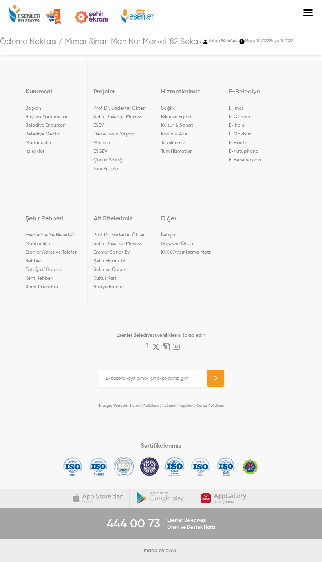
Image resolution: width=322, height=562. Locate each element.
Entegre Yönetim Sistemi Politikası (128, 405)
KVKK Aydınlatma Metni (187, 252)
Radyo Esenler (137, 16)
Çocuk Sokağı (108, 160)
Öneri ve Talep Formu (53, 16)
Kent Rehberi (39, 278)
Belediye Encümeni (46, 125)
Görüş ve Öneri (177, 243)
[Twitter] (155, 347)
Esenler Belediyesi (24, 13)
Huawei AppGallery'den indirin (223, 498)
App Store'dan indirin (98, 498)
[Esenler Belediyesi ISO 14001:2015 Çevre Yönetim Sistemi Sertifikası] (98, 466)
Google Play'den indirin (161, 498)
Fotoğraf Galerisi (44, 269)
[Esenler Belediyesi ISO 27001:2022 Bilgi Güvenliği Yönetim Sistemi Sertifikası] (124, 466)
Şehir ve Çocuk (109, 269)
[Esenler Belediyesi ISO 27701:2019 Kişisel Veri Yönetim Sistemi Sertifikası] (149, 466)
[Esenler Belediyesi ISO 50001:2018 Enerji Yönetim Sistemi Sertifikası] (226, 466)
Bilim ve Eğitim (176, 116)
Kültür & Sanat (177, 125)
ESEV (98, 125)
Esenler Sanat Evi (112, 252)
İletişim (168, 235)
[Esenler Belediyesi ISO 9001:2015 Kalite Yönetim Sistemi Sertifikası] (73, 466)
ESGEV (100, 151)
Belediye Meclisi (43, 134)
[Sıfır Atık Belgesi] (250, 466)
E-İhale (237, 125)
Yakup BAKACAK (223, 40)
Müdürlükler (38, 142)
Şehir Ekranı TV (91, 17)
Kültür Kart (105, 278)
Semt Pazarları (42, 286)
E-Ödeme (239, 116)
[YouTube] (176, 347)
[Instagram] (166, 347)
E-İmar (236, 108)
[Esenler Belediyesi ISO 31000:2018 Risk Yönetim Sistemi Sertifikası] (175, 466)
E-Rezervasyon (245, 160)
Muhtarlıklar (39, 243)
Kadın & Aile (174, 134)
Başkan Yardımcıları (47, 116)
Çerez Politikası (210, 405)
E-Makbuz (240, 134)
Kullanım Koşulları (177, 405)
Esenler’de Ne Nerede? (50, 235)
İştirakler (35, 151)
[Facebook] (145, 347)
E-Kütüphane (243, 151)
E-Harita (238, 142)
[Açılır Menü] (308, 14)
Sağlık (168, 108)
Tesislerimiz (173, 142)
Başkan (33, 108)
